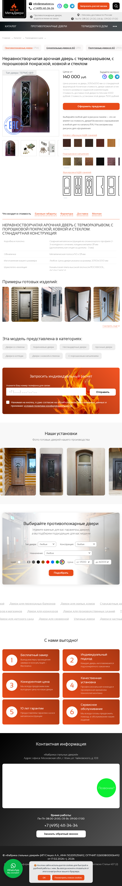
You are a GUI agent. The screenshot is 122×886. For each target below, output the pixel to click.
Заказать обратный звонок (61, 833)
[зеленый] (57, 562)
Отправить (102, 392)
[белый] (19, 562)
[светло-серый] (24, 562)
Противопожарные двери (49, 26)
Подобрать (61, 572)
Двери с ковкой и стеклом (46, 356)
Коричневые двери (43, 347)
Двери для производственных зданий (74, 611)
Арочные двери (103, 347)
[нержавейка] (28, 562)
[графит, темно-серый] (33, 562)
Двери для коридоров (27, 611)
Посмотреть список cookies (68, 877)
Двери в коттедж (14, 356)
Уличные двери (99, 618)
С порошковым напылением (83, 356)
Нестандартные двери (74, 347)
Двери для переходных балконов (47, 603)
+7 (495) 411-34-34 (43, 8)
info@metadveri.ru (43, 3)
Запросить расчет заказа (93, 6)
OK (44, 877)
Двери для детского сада (31, 618)
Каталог (10, 26)
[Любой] (62, 562)
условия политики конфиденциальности (48, 405)
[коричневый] (43, 562)
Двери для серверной (69, 618)
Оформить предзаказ (91, 106)
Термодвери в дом (94, 26)
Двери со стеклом (15, 347)
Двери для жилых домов (92, 603)
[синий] (52, 562)
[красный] (47, 562)
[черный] (38, 562)
